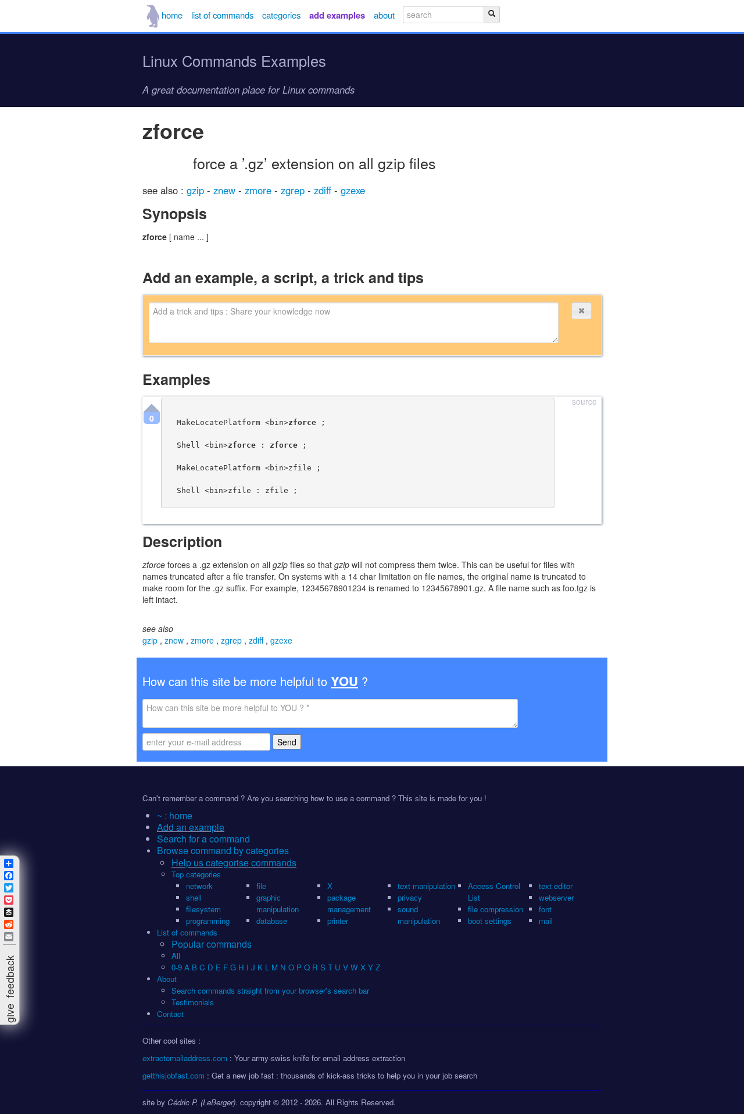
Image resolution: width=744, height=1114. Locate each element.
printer (337, 920)
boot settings (490, 920)
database (271, 920)
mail (546, 920)
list (222, 15)
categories (281, 15)
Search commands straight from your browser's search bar (270, 990)
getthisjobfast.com (173, 1075)
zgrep (294, 190)
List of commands (187, 932)
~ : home (174, 815)
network (199, 885)
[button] (581, 310)
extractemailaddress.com (184, 1057)
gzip (197, 190)
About (167, 978)
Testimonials (192, 1002)
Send (286, 742)
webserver (556, 897)
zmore (259, 190)
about (384, 15)
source (584, 402)
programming (208, 920)
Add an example (190, 827)
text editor (556, 885)
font (545, 909)
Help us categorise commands (233, 862)
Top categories (196, 874)
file (261, 885)
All (177, 955)
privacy (410, 897)
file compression (495, 909)
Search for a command (203, 838)
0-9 (176, 967)
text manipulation (426, 885)
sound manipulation (419, 915)
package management (349, 903)
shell (194, 897)
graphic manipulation (277, 903)
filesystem (203, 909)
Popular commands (211, 944)
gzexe (353, 190)
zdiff (324, 190)
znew (225, 190)
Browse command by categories (223, 850)
